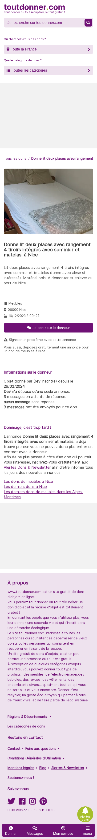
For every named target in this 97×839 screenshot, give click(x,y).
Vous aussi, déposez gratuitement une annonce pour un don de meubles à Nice (46, 349)
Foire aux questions (40, 748)
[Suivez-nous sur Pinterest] (43, 803)
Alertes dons (85, 818)
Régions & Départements (27, 717)
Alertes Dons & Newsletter (27, 467)
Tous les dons (15, 158)
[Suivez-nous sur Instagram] (32, 803)
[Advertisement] (48, 115)
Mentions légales (21, 768)
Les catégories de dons (26, 726)
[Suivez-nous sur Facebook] (22, 803)
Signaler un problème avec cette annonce (42, 340)
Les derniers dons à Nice (25, 486)
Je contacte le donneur (51, 328)
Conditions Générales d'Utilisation (34, 758)
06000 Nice (17, 310)
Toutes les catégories (29, 70)
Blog (42, 768)
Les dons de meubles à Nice (28, 481)
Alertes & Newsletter (67, 768)
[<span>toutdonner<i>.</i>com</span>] (34, 9)
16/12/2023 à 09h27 (24, 316)
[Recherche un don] (88, 23)
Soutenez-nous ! (21, 778)
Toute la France (24, 49)
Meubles (15, 303)
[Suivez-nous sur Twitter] (11, 803)
